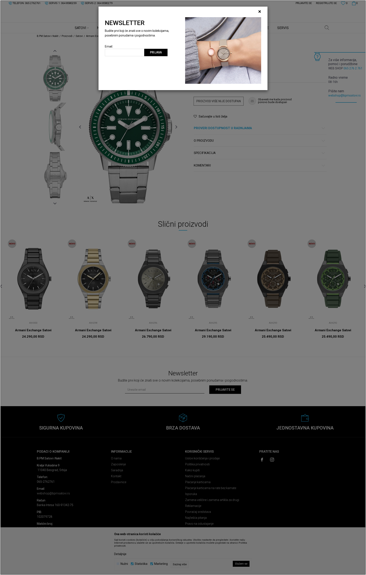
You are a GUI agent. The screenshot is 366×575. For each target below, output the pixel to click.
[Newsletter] (223, 50)
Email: (109, 46)
